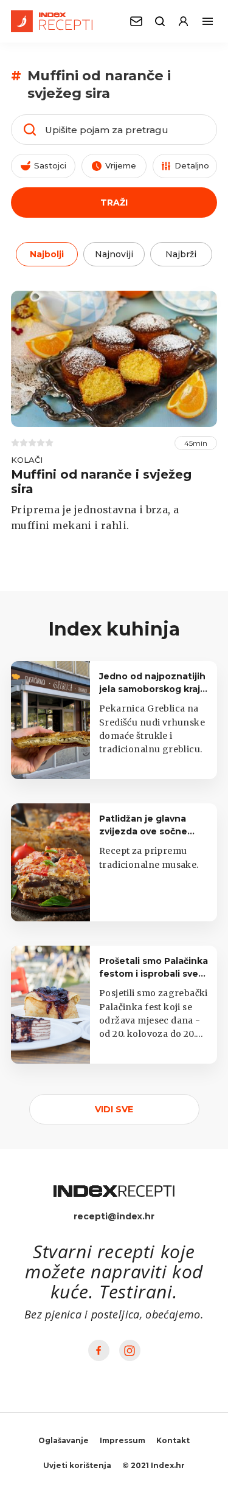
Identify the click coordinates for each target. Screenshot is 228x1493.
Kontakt (173, 1440)
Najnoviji (114, 254)
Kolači (27, 460)
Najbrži (180, 254)
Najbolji (47, 254)
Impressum (122, 1440)
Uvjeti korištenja (77, 1465)
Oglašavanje (63, 1440)
